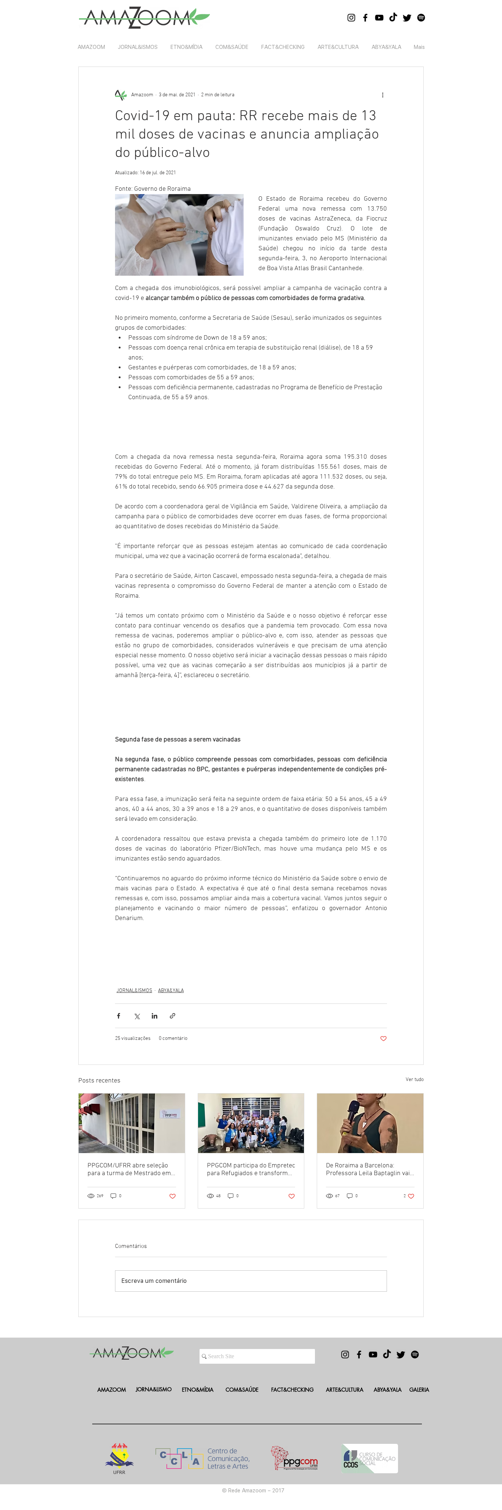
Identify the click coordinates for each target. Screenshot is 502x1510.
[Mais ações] (382, 94)
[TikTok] (393, 17)
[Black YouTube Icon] (379, 17)
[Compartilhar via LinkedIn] (154, 1015)
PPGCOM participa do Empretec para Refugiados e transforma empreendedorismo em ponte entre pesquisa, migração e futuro (251, 1169)
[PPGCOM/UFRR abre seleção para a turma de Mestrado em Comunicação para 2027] (132, 1123)
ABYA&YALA (171, 991)
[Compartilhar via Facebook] (118, 1015)
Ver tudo (415, 1080)
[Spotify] (421, 17)
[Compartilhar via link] (172, 1015)
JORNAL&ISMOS (134, 991)
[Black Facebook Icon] (365, 17)
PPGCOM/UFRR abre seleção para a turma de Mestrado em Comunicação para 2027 (129, 1169)
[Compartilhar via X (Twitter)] (136, 1015)
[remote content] (251, 425)
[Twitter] (407, 17)
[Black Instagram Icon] (351, 17)
